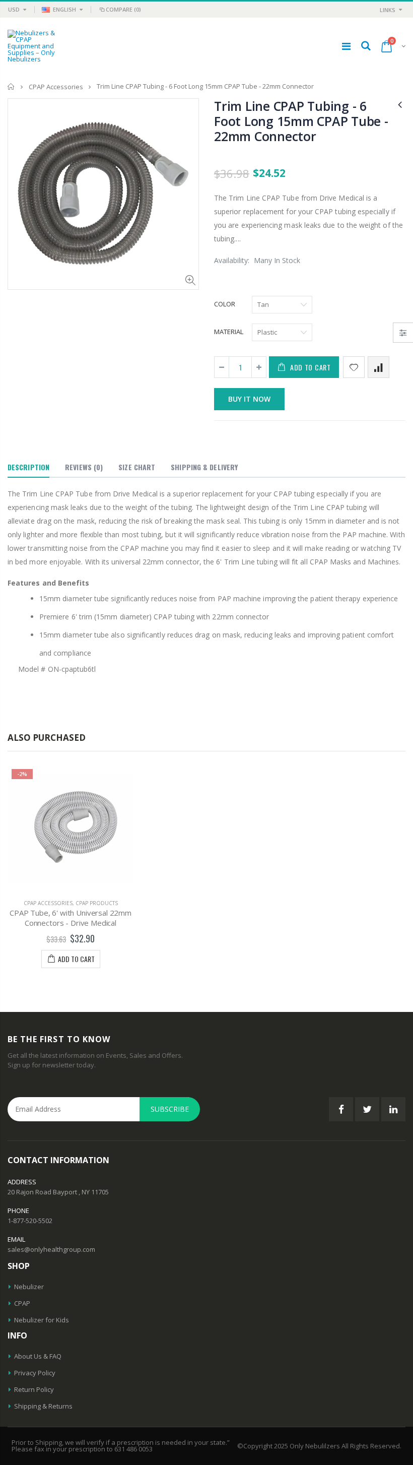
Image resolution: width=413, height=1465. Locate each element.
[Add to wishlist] (354, 367)
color (224, 303)
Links (387, 10)
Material (228, 331)
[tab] (28, 468)
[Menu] (346, 46)
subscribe (170, 1109)
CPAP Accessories (56, 86)
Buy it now (249, 399)
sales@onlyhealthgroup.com (51, 1249)
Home (11, 86)
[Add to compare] (378, 367)
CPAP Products (97, 903)
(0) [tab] (84, 467)
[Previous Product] (399, 104)
